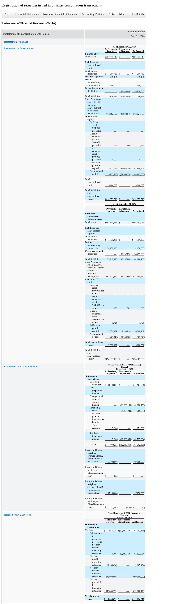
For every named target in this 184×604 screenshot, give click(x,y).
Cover (7, 14)
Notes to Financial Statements (60, 14)
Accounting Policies (92, 14)
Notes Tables (116, 14)
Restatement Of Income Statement (20, 366)
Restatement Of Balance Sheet (19, 48)
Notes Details (136, 14)
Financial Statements (27, 14)
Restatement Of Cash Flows (17, 515)
